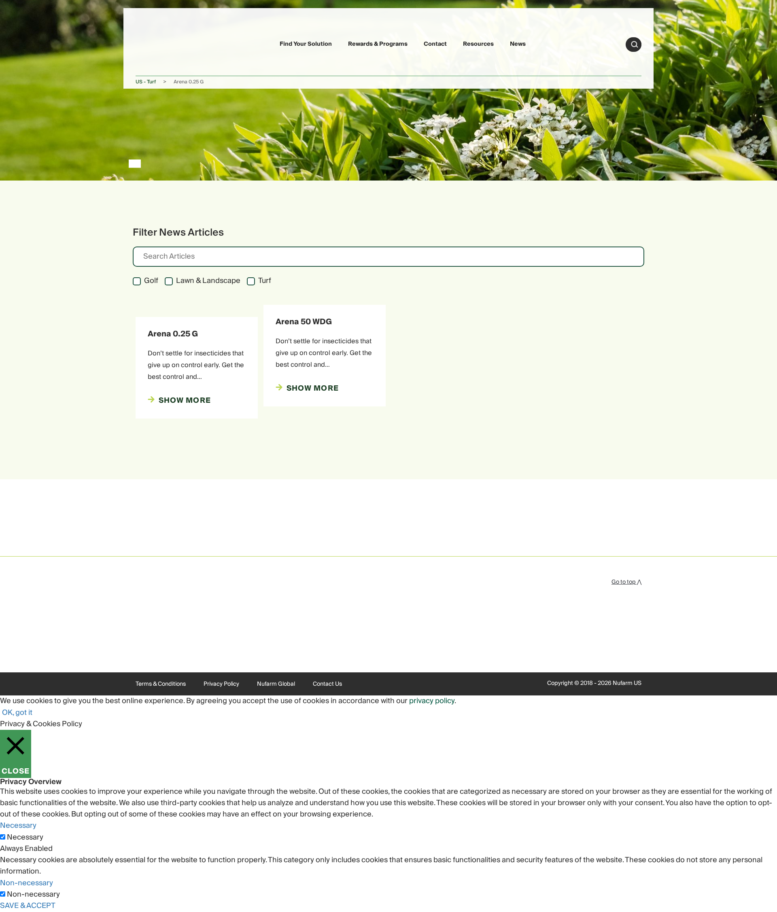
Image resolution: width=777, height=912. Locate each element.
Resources (478, 44)
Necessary (25, 837)
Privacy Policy (221, 684)
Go (634, 44)
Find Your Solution (306, 44)
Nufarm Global (276, 684)
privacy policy (431, 701)
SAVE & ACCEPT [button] (27, 905)
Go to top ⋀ (626, 582)
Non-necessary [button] (26, 883)
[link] (154, 43)
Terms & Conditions (161, 684)
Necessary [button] (18, 825)
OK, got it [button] (17, 712)
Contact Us (327, 684)
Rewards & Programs (378, 44)
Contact (435, 44)
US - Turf (146, 82)
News (518, 44)
